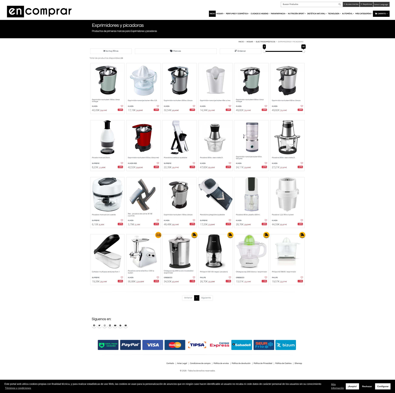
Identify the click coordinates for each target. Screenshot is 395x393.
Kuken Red (132, 163)
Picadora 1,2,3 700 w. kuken (283, 215)
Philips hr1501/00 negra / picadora (214, 272)
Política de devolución (241, 363)
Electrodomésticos (265, 42)
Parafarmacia (278, 14)
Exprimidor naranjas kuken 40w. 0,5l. (142, 100)
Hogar (219, 14)
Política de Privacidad (263, 363)
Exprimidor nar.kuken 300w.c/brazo (178, 100)
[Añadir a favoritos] (121, 106)
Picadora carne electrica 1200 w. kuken (141, 272)
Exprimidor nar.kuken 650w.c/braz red (143, 157)
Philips (203, 277)
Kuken (95, 106)
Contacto (170, 363)
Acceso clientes (351, 4)
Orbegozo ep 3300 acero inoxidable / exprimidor (179, 272)
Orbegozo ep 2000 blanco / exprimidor (251, 272)
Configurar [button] (383, 386)
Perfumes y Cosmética (237, 14)
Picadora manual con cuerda (104, 215)
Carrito (382, 14)
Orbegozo (168, 277)
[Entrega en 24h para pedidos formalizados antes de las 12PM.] (194, 235)
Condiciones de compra (200, 363)
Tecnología (333, 14)
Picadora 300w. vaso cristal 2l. (283, 157)
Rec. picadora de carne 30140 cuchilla (140, 214)
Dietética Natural (316, 14)
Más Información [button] (337, 386)
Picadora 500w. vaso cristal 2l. (211, 157)
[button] (176, 51)
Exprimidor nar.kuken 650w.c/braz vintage (250, 100)
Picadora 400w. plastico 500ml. (248, 215)
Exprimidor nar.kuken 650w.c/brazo (286, 100)
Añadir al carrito (108, 116)
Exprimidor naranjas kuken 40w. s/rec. (215, 100)
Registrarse (367, 4)
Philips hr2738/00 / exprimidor (284, 272)
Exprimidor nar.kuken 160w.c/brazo (178, 215)
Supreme (95, 163)
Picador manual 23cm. (101, 157)
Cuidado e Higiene (259, 14)
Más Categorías (363, 14)
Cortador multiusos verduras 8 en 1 (106, 272)
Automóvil (347, 14)
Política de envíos (221, 363)
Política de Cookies (283, 363)
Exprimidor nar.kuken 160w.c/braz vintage (106, 100)
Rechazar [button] (367, 386)
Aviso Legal (182, 363)
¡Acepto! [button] (352, 386)
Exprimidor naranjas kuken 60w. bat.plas (249, 157)
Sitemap (298, 363)
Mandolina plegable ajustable (212, 215)
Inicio (212, 14)
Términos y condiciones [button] (18, 388)
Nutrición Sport (296, 14)
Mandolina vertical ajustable (175, 157)
